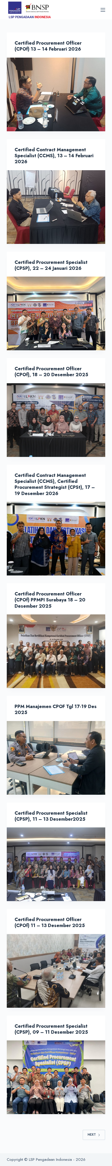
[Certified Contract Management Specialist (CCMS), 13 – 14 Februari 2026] (56, 207)
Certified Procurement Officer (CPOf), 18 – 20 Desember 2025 (51, 371)
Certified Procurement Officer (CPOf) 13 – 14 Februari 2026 (48, 46)
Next (92, 1134)
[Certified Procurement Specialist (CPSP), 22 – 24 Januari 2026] (56, 313)
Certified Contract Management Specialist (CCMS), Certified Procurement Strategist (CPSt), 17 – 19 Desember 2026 (55, 484)
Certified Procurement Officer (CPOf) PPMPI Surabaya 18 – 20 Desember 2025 (50, 600)
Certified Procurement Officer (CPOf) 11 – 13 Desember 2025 (50, 922)
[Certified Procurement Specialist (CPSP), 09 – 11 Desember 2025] (56, 1077)
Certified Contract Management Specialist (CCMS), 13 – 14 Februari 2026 (54, 155)
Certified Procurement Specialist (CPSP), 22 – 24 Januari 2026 (51, 265)
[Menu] (103, 10)
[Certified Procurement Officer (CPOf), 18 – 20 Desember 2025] (56, 420)
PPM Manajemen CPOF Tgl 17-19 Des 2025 (56, 709)
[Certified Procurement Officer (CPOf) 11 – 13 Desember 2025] (56, 971)
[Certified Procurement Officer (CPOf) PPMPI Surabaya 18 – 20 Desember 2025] (56, 651)
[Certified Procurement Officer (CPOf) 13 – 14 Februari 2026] (56, 94)
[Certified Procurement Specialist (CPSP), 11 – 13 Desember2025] (56, 864)
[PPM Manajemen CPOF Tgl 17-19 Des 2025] (56, 758)
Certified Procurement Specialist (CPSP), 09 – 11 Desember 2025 (51, 1029)
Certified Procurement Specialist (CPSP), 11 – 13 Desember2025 (51, 816)
